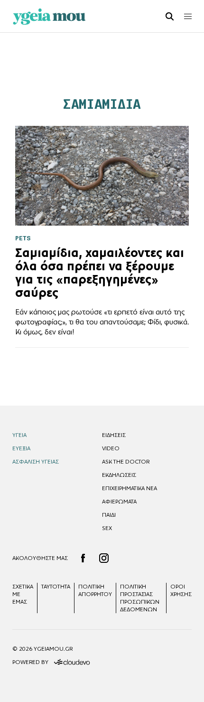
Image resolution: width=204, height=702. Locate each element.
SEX (107, 528)
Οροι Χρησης (181, 590)
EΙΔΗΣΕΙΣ (114, 435)
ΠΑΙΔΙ (109, 515)
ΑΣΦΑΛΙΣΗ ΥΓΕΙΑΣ (35, 461)
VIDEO (111, 448)
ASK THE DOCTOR (125, 461)
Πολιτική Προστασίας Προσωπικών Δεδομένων (139, 598)
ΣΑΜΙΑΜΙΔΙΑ (101, 104)
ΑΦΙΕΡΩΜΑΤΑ (119, 501)
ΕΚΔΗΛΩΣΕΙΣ (119, 475)
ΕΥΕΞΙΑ (21, 448)
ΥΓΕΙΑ (19, 435)
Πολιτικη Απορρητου (95, 590)
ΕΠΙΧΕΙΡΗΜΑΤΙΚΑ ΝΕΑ (129, 488)
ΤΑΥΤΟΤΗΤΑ (55, 586)
